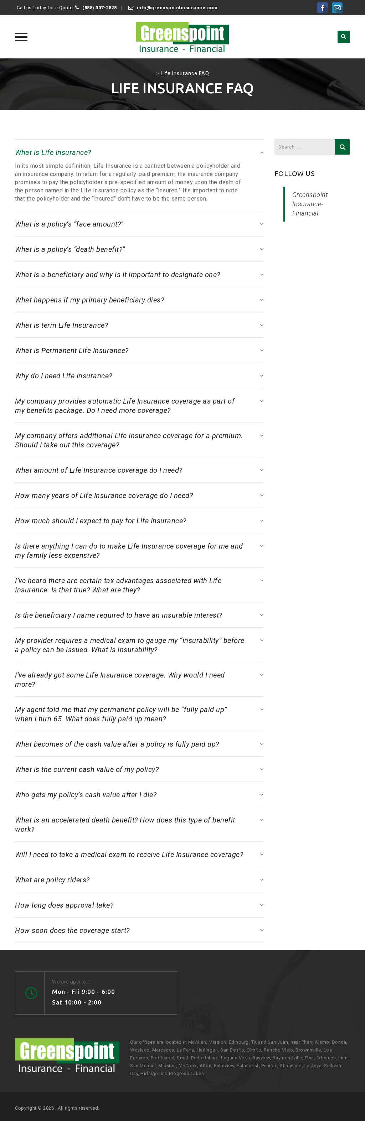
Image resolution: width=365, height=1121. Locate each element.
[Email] (337, 8)
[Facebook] (322, 8)
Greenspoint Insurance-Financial (310, 204)
